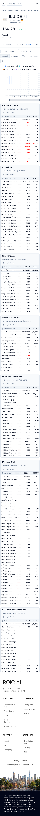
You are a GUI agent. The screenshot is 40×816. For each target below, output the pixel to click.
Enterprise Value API (11, 380)
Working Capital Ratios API (13, 321)
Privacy (16, 761)
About (6, 741)
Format (35, 56)
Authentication (29, 709)
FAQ (5, 745)
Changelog (8, 750)
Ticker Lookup (10, 711)
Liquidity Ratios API (10, 259)
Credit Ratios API (9, 171)
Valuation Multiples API (11, 465)
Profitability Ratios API (11, 109)
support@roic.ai (13, 765)
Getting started (29, 705)
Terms (24, 761)
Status (26, 713)
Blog (25, 752)
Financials (18, 44)
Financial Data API (9, 706)
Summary (7, 44)
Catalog (27, 747)
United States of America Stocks (14, 10)
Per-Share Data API (10, 613)
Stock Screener (7, 721)
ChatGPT (25, 109)
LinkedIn (25, 765)
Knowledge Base (28, 742)
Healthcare (32, 10)
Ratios (29, 44)
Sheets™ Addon (10, 726)
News (6, 715)
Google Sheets (9, 112)
